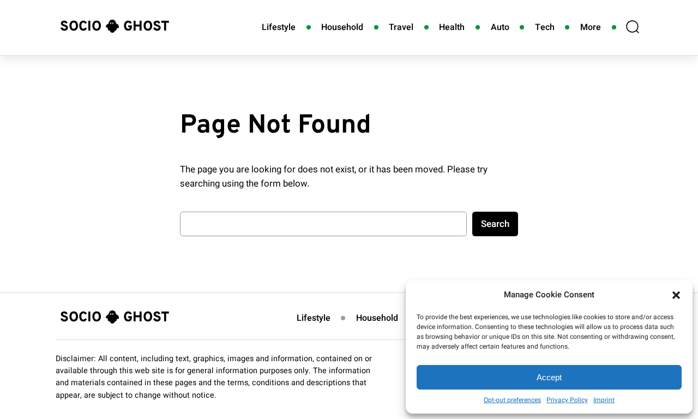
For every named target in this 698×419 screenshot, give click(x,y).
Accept (549, 377)
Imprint (604, 400)
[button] (676, 295)
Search (495, 224)
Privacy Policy (567, 400)
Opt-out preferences (512, 400)
